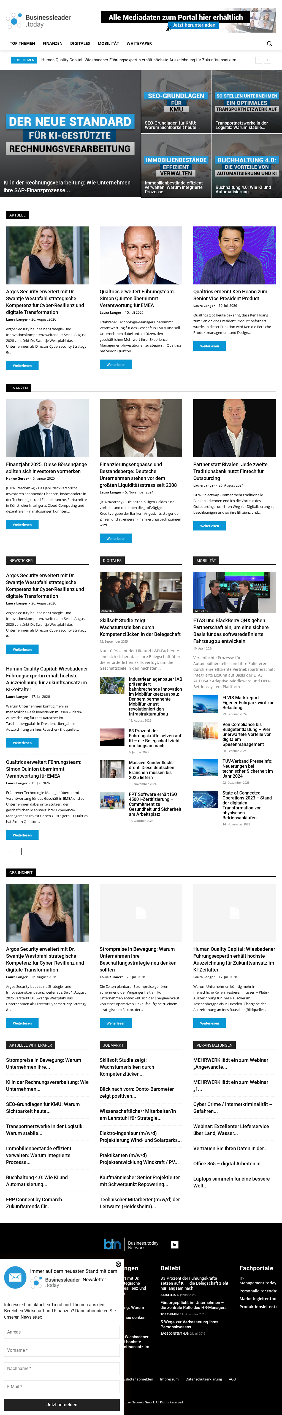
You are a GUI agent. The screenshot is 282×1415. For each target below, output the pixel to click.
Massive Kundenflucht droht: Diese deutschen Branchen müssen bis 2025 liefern (151, 770)
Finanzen (18, 388)
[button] (269, 43)
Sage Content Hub (174, 1333)
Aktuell (17, 215)
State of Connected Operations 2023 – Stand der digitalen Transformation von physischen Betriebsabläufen (247, 805)
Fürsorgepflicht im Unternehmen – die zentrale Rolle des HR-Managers (194, 1305)
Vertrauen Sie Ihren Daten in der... (230, 1148)
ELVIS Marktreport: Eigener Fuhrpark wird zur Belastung (248, 702)
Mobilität (206, 560)
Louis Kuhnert (111, 977)
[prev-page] (9, 851)
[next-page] (18, 851)
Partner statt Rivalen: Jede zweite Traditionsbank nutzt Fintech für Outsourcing (230, 471)
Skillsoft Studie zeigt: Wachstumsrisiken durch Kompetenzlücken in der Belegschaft (140, 627)
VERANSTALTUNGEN (214, 1045)
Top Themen (169, 1314)
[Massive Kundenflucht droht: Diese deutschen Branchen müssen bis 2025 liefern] (112, 769)
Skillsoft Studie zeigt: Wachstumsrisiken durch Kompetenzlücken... (127, 1067)
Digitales (112, 560)
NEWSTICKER (21, 560)
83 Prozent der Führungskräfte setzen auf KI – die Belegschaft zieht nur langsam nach (155, 738)
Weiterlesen (22, 366)
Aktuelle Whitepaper (30, 1045)
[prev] (258, 60)
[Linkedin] (174, 1244)
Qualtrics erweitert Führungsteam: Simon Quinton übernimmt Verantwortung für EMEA (137, 298)
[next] (267, 60)
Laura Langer (17, 319)
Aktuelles (107, 611)
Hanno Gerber (17, 478)
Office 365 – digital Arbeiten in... (229, 1163)
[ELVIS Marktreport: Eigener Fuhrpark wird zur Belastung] (205, 704)
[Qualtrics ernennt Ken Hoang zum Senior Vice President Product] (234, 255)
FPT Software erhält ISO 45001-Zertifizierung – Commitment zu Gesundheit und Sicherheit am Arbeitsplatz (155, 804)
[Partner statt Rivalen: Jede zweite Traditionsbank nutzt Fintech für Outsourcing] (234, 428)
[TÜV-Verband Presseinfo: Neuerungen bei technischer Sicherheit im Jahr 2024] (205, 767)
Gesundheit (20, 872)
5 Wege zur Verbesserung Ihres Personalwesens (189, 1324)
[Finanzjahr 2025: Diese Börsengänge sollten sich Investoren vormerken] (47, 428)
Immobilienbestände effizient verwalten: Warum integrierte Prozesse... (38, 1155)
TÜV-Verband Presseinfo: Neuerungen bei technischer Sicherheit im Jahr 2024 (248, 769)
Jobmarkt (113, 1045)
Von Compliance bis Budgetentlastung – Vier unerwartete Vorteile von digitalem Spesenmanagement (247, 734)
